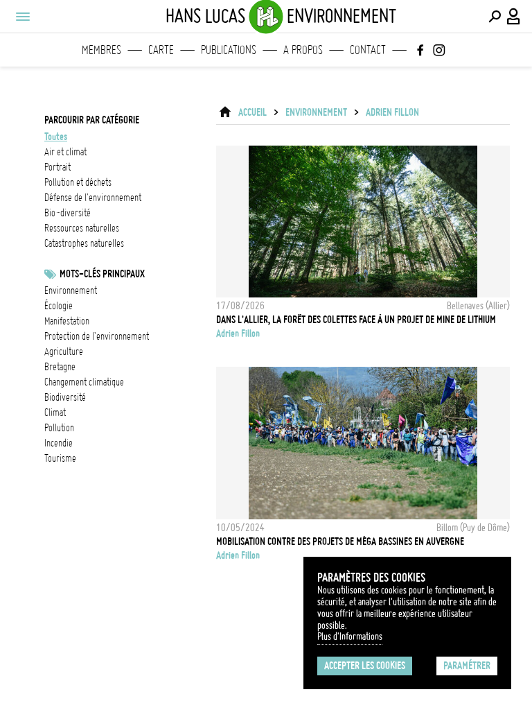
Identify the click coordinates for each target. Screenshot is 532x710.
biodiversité (65, 397)
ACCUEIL (252, 112)
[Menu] (22, 16)
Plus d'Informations (349, 636)
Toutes (55, 136)
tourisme (60, 458)
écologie (58, 306)
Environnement (70, 290)
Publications (228, 50)
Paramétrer (466, 665)
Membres (101, 50)
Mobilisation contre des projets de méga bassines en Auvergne (340, 541)
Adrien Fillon (392, 112)
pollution (59, 428)
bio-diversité (67, 213)
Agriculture (63, 351)
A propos (303, 50)
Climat (55, 412)
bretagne (60, 367)
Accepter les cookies (364, 665)
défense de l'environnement (92, 197)
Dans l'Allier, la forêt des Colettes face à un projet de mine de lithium (356, 319)
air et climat (65, 152)
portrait (57, 167)
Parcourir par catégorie (91, 120)
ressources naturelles (81, 228)
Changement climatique (84, 382)
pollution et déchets (78, 182)
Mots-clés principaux (102, 274)
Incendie (58, 443)
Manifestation (66, 321)
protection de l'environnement (96, 336)
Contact (368, 50)
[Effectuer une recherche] (494, 16)
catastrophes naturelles (84, 243)
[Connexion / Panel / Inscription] (514, 16)
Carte (161, 50)
